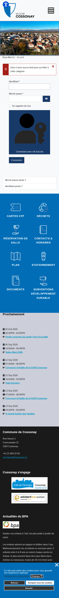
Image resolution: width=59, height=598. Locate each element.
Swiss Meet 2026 (14, 352)
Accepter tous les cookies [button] (40, 583)
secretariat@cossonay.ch (15, 457)
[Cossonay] (19, 10)
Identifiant (14, 81)
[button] (6, 4)
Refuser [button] (14, 583)
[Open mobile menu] (51, 10)
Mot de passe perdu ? (15, 180)
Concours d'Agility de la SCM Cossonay (26, 367)
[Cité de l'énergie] (29, 483)
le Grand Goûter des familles (20, 414)
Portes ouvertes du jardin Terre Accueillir (26, 337)
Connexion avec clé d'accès (29, 151)
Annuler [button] (29, 588)
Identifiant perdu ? (14, 186)
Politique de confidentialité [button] (17, 576)
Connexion (16, 160)
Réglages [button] (37, 576)
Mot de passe (16, 94)
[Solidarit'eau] (29, 498)
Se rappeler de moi (21, 106)
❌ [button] (57, 565)
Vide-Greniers (12, 383)
